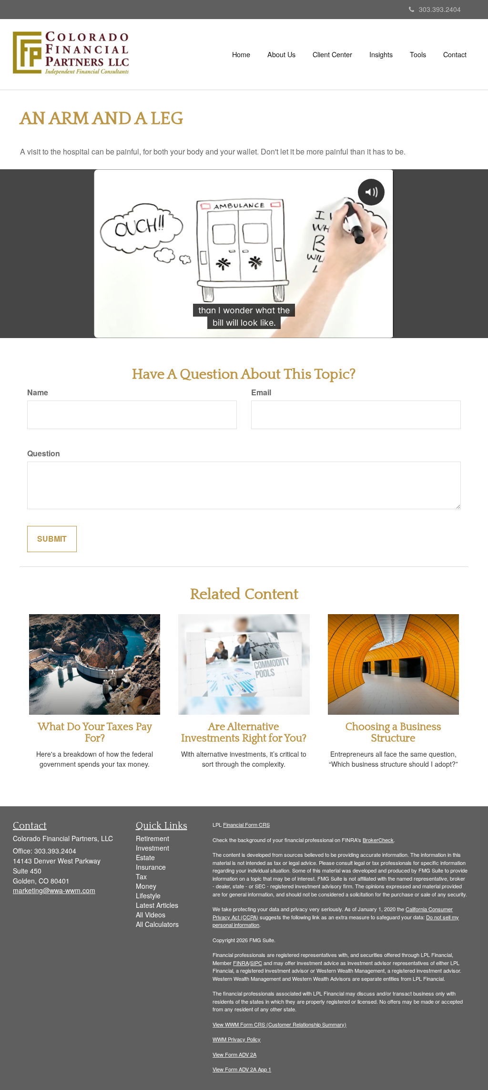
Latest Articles (157, 905)
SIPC (256, 963)
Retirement (152, 838)
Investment (152, 848)
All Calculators (157, 924)
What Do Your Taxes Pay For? (95, 732)
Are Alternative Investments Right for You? (243, 732)
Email (261, 392)
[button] (281, 54)
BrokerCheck (378, 839)
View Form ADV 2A (234, 1054)
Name (37, 392)
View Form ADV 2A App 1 (242, 1069)
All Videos (150, 914)
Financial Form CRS (246, 824)
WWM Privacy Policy (237, 1039)
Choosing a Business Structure (393, 732)
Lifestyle (148, 895)
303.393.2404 (440, 9)
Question (43, 453)
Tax (141, 876)
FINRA (241, 963)
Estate (145, 857)
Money (146, 886)
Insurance (151, 867)
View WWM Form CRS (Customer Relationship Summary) (279, 1024)
